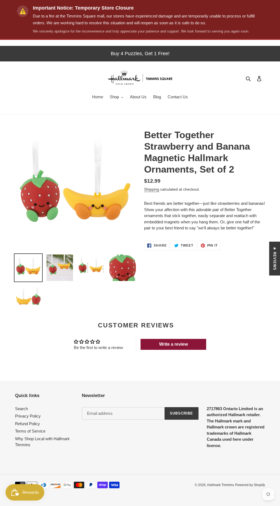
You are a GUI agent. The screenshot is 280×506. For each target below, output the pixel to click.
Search (21, 408)
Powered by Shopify (250, 485)
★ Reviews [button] (275, 258)
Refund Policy (27, 423)
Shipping (151, 189)
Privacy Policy (28, 416)
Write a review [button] (173, 344)
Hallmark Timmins (220, 485)
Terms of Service (30, 431)
